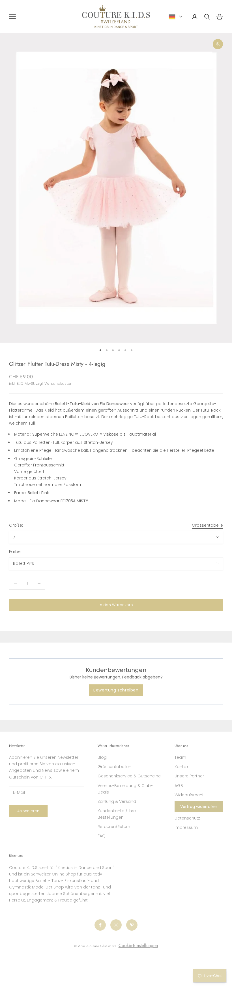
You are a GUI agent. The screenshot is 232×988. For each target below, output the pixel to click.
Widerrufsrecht (189, 795)
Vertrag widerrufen (198, 806)
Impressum (186, 827)
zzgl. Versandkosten (54, 383)
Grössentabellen (114, 766)
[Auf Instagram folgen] (116, 925)
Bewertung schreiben (115, 690)
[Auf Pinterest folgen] (132, 925)
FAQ (102, 836)
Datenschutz (187, 818)
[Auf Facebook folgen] (100, 925)
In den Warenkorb (116, 604)
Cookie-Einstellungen (138, 945)
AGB (179, 785)
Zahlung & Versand (117, 801)
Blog (102, 757)
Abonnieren (28, 811)
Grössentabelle (207, 525)
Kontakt (182, 766)
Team (180, 757)
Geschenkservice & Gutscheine (129, 776)
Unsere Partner (189, 776)
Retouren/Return (114, 826)
